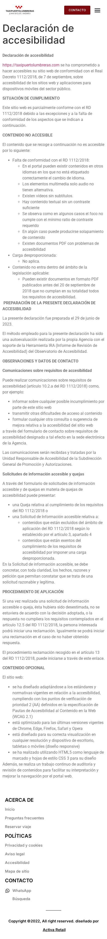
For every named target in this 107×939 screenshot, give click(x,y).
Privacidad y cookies (24, 845)
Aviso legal (15, 854)
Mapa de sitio (17, 871)
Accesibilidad (17, 862)
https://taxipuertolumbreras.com (30, 65)
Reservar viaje (18, 826)
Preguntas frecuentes (24, 818)
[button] (97, 10)
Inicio (10, 809)
